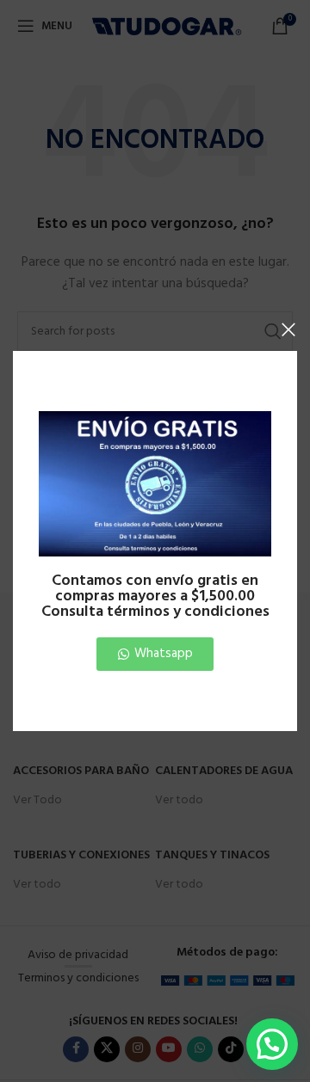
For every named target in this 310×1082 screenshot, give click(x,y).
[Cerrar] (288, 329)
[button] (272, 1044)
